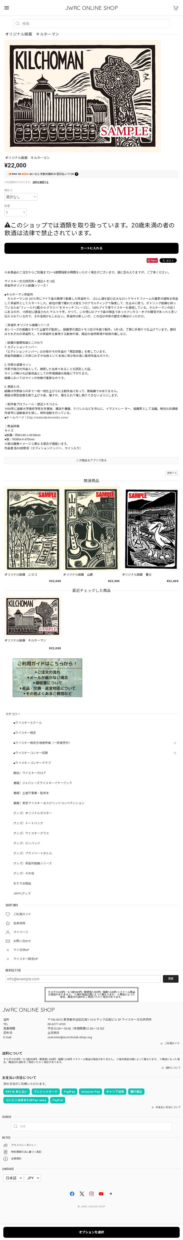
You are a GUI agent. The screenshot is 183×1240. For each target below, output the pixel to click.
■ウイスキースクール (27, 722)
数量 (7, 206)
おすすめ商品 (22, 883)
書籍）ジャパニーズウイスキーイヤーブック (42, 783)
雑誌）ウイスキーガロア (29, 773)
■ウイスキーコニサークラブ (32, 763)
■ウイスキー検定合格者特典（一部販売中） (42, 743)
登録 (170, 978)
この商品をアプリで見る (91, 460)
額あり (8, 190)
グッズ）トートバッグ (28, 823)
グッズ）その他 (23, 873)
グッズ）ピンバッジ (26, 843)
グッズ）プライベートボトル (32, 853)
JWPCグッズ (22, 893)
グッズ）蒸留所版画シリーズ (32, 863)
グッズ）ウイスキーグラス (31, 833)
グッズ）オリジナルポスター (32, 813)
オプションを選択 (91, 1232)
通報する (172, 473)
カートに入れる (91, 248)
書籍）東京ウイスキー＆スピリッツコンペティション (48, 803)
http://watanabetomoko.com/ (47, 417)
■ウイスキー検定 (24, 732)
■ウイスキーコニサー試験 (30, 753)
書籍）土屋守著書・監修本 (31, 793)
